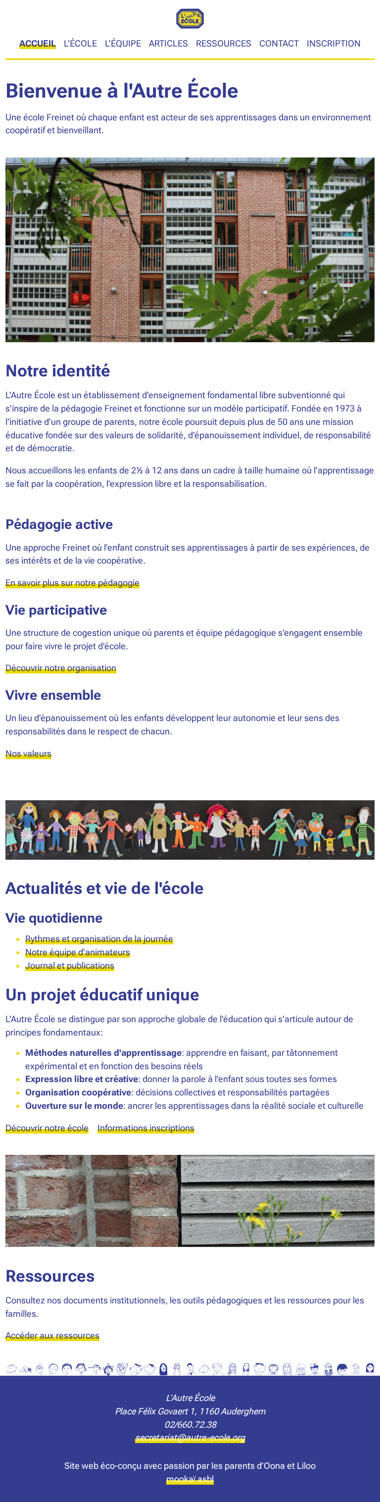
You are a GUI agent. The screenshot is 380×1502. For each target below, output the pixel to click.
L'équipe (123, 43)
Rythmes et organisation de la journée (99, 938)
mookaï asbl (190, 1479)
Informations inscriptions (145, 1128)
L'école (80, 43)
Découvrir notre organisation (60, 668)
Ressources (223, 43)
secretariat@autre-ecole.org (190, 1437)
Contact (279, 43)
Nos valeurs (28, 753)
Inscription (334, 43)
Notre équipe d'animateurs (77, 952)
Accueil (37, 43)
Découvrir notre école (47, 1128)
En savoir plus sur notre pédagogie (72, 582)
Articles (168, 43)
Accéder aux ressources (52, 1335)
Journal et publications (69, 965)
